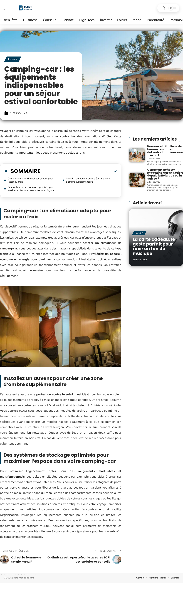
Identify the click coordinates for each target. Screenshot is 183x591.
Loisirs (12, 59)
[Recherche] (163, 8)
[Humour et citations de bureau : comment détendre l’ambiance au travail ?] (137, 155)
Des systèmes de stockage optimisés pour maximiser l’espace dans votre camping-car (31, 188)
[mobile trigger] (7, 8)
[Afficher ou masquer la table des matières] (78, 171)
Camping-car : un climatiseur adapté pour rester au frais (30, 180)
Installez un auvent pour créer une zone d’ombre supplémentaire (88, 180)
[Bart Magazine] (26, 8)
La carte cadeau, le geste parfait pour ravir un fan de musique (154, 246)
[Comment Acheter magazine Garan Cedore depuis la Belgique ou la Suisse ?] (137, 180)
